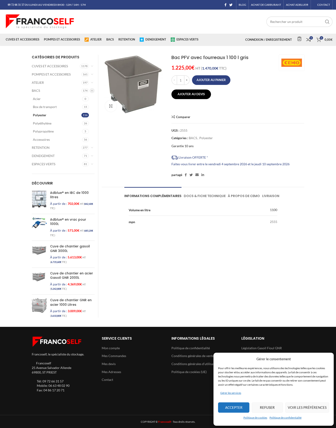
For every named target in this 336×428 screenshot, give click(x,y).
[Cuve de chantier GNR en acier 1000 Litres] (39, 308)
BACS (193, 138)
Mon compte (111, 348)
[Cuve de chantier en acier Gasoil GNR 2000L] (39, 281)
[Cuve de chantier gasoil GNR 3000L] (39, 254)
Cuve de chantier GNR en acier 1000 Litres (71, 302)
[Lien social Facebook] (225, 5)
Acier (37, 99)
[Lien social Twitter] (231, 5)
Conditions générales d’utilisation (195, 364)
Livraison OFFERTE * (193, 157)
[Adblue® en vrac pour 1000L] (39, 227)
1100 (273, 210)
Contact (107, 380)
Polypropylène (43, 131)
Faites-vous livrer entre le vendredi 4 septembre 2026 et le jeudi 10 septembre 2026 (230, 164)
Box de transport (45, 107)
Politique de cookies (255, 417)
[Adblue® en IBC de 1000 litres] (39, 200)
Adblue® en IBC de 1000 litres (69, 195)
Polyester (206, 138)
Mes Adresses (111, 372)
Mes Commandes (114, 356)
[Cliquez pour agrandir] (111, 106)
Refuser (267, 407)
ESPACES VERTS (43, 164)
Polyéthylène (42, 123)
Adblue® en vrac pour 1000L (68, 221)
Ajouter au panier (211, 80)
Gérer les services (230, 393)
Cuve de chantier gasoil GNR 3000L (70, 248)
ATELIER (38, 82)
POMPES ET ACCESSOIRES (51, 74)
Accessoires (41, 139)
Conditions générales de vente (192, 356)
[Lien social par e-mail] (197, 175)
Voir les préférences (307, 407)
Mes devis (109, 364)
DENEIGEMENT (43, 156)
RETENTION (41, 147)
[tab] (152, 193)
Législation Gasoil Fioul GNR (261, 348)
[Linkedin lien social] (202, 175)
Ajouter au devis (191, 94)
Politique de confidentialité (285, 417)
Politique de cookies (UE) (189, 372)
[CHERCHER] (327, 21)
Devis (299, 38)
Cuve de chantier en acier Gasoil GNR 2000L (71, 275)
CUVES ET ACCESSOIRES (50, 66)
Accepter (234, 407)
